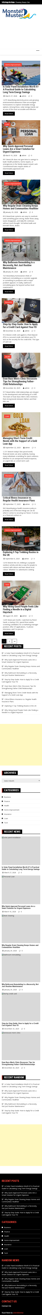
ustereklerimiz (18, 1313)
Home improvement (13, 65)
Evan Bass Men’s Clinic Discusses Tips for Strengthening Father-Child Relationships (20, 381)
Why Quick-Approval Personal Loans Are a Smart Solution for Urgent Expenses (18, 149)
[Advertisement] (21, 36)
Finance (7, 801)
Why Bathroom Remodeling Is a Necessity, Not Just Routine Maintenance (19, 265)
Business (8, 302)
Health (7, 357)
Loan (7, 124)
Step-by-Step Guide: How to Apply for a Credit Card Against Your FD (20, 325)
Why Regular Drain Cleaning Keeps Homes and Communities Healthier (20, 207)
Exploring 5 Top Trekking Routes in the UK (20, 553)
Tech (7, 584)
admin (24, 96)
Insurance (9, 476)
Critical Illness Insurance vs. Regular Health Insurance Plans (19, 499)
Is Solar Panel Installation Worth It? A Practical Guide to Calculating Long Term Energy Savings (21, 89)
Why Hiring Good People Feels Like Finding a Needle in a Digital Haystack (20, 609)
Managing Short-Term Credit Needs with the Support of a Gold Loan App (20, 441)
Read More (9, 113)
